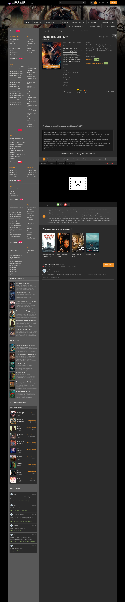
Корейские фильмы (15, 225)
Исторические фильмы (75, 50)
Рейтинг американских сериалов (16, 151)
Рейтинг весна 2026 (93, 26)
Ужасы (29, 48)
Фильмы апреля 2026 (16, 80)
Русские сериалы (29, 227)
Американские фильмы (70, 54)
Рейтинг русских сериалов (17, 154)
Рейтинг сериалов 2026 (75, 26)
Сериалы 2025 (31, 172)
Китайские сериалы (30, 220)
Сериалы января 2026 (31, 71)
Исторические (14, 52)
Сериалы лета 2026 (31, 94)
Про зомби (13, 269)
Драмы (65, 50)
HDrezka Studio (14, 189)
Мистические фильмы (16, 253)
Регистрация (103, 3)
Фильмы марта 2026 (15, 78)
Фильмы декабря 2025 (16, 104)
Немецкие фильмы (15, 227)
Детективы (13, 46)
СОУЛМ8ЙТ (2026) (17, 551)
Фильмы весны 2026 (15, 75)
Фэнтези (29, 52)
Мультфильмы (92, 22)
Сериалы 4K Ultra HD (78, 22)
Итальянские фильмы (16, 219)
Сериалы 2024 (31, 174)
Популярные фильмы (16, 261)
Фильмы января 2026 (16, 71)
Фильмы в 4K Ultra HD (70, 52)
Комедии (12, 55)
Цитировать (55, 277)
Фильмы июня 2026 (15, 86)
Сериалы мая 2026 (31, 90)
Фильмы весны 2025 (15, 97)
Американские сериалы (31, 208)
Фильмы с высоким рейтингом (72, 59)
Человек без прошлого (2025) (22, 521)
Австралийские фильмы (16, 208)
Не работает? (109, 163)
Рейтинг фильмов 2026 (108, 22)
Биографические (14, 39)
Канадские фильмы (15, 221)
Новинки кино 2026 (15, 69)
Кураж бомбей (14, 195)
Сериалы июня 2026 (31, 98)
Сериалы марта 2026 (31, 83)
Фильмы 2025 (13, 172)
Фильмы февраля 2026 (16, 73)
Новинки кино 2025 (15, 93)
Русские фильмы (14, 232)
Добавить (108, 265)
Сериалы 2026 (31, 170)
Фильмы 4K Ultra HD (52, 22)
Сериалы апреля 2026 (31, 87)
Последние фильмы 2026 (17, 67)
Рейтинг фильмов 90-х (16, 144)
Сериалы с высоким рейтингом (15, 266)
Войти (113, 3)
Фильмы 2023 (13, 177)
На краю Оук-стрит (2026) (20, 501)
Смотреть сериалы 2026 (31, 237)
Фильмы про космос (69, 61)
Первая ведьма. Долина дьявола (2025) (24, 541)
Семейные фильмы (15, 263)
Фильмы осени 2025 (15, 102)
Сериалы (65, 22)
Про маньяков (31, 253)
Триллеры (30, 46)
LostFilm (12, 191)
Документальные (15, 48)
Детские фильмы (14, 250)
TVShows (12, 193)
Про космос (13, 271)
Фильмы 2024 (13, 174)
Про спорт (13, 274)
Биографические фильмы (66, 31)
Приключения (31, 43)
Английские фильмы (15, 212)
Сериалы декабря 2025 (31, 125)
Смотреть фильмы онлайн (49, 31)
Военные (12, 43)
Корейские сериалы (30, 224)
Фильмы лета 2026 (15, 84)
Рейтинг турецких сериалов (15, 157)
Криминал (30, 39)
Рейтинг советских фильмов (15, 147)
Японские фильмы (15, 236)
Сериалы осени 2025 (31, 121)
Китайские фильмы (68, 56)
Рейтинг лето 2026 (109, 26)
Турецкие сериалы (30, 231)
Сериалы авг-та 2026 (32, 106)
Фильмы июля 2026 (15, 89)
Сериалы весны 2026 (32, 79)
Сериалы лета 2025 (31, 117)
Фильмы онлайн (73, 58)
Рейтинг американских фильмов (16, 139)
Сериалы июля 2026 (31, 102)
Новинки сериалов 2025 (31, 110)
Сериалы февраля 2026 (31, 75)
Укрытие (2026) (17, 530)
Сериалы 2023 (31, 177)
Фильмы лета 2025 (15, 100)
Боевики (12, 41)
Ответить (44, 277)
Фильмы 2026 (13, 170)
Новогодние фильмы (16, 255)
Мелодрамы (30, 41)
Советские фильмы (15, 234)
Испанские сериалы (30, 216)
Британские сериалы (30, 212)
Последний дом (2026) (19, 510)
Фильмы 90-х (38, 22)
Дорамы (29, 234)
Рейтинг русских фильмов (17, 142)
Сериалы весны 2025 (32, 114)
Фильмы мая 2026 (15, 82)
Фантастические (32, 50)
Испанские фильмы (15, 216)
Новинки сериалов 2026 (31, 67)
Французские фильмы (16, 230)
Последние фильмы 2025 (17, 95)
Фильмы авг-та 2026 (15, 91)
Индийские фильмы (15, 214)
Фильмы (27, 22)
